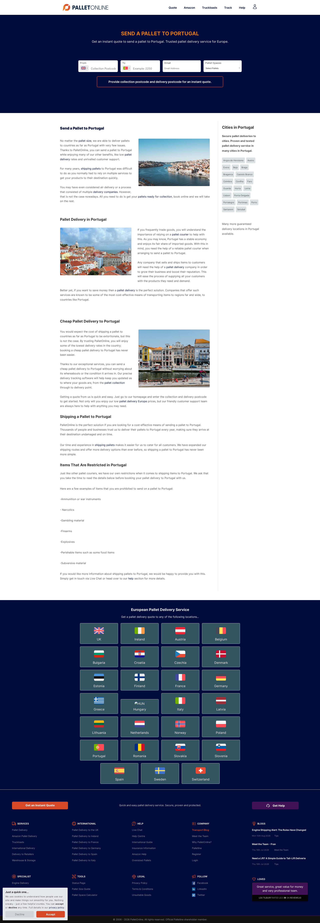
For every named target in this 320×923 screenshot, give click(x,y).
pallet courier (180, 234)
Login (195, 860)
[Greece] (99, 713)
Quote (173, 7)
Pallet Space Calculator (84, 894)
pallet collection (114, 382)
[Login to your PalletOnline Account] (255, 7)
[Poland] (221, 737)
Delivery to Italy (84, 860)
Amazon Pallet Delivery (24, 836)
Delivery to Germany (86, 848)
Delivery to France (85, 842)
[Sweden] (160, 783)
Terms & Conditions (142, 888)
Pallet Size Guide (81, 888)
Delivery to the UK (85, 829)
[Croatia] (140, 667)
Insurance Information (144, 848)
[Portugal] (99, 760)
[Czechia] (180, 667)
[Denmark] (221, 667)
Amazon (189, 7)
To (123, 63)
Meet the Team (200, 836)
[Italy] (180, 713)
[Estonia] (99, 690)
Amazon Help (139, 854)
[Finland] (140, 690)
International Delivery (23, 848)
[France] (180, 690)
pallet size (84, 140)
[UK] (99, 643)
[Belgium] (221, 643)
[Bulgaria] (99, 667)
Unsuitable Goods (141, 894)
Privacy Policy (139, 882)
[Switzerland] (201, 783)
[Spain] (119, 783)
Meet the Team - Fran (264, 844)
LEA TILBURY (265, 897)
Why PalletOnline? (202, 842)
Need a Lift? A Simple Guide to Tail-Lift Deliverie (279, 858)
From (83, 63)
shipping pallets (91, 168)
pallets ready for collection (155, 196)
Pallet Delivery (20, 829)
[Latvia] (221, 713)
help (131, 578)
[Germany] (221, 690)
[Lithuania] (99, 737)
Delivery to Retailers (23, 854)
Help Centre (138, 836)
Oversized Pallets (141, 860)
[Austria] (180, 643)
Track (228, 7)
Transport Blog (200, 829)
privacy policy (56, 907)
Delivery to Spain (84, 854)
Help (242, 7)
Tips (276, 836)
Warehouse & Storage (24, 860)
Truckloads (209, 7)
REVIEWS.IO (295, 897)
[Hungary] (140, 713)
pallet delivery (175, 267)
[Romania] (140, 760)
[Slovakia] (180, 760)
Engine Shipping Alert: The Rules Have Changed (279, 829)
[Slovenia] (221, 760)
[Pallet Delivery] (86, 7)
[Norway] (180, 737)
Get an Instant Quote (40, 805)
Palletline (197, 848)
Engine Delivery (20, 882)
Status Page (78, 882)
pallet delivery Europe (133, 401)
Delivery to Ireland (85, 836)
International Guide (142, 842)
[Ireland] (140, 643)
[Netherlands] (140, 737)
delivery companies (105, 192)
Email (167, 63)
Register (196, 854)
